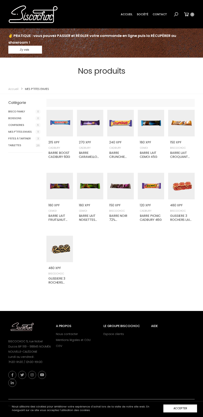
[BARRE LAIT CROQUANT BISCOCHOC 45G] (181, 123)
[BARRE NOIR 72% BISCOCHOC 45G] (120, 186)
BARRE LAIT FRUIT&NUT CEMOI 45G (57, 219)
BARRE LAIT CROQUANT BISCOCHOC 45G (179, 159)
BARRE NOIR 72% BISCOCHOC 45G (118, 221)
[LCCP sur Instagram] (32, 375)
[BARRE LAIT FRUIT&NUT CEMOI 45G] (59, 186)
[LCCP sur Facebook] (12, 375)
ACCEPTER (180, 408)
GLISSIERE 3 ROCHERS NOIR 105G (56, 282)
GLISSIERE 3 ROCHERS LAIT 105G (181, 219)
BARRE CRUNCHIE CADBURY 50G (120, 157)
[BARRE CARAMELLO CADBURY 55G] (90, 123)
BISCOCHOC (178, 148)
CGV (59, 346)
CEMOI (144, 148)
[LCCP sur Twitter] (22, 375)
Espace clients (113, 334)
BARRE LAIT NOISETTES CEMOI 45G (88, 219)
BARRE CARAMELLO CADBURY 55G (90, 157)
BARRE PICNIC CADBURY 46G (151, 217)
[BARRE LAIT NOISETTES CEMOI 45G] (90, 186)
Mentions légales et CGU (73, 340)
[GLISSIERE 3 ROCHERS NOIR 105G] (59, 249)
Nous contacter (67, 334)
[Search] (176, 14)
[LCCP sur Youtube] (42, 375)
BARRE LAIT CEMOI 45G (148, 155)
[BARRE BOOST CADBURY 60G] (59, 123)
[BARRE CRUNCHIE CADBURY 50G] (120, 123)
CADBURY (54, 148)
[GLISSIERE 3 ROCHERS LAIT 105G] (181, 186)
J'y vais (24, 50)
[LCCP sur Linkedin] (12, 383)
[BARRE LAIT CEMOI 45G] (151, 123)
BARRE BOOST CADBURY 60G (59, 155)
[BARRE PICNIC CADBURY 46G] (151, 186)
